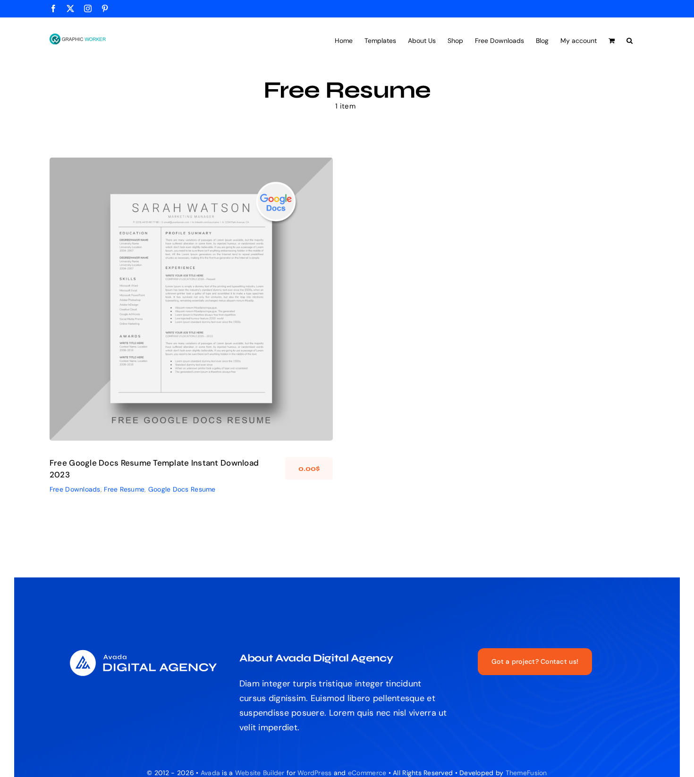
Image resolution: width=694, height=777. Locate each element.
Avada (210, 773)
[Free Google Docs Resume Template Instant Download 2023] (191, 299)
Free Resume (183, 310)
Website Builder (260, 773)
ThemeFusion (526, 773)
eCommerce (367, 773)
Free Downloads (139, 310)
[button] (629, 39)
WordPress (314, 773)
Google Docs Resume (236, 310)
